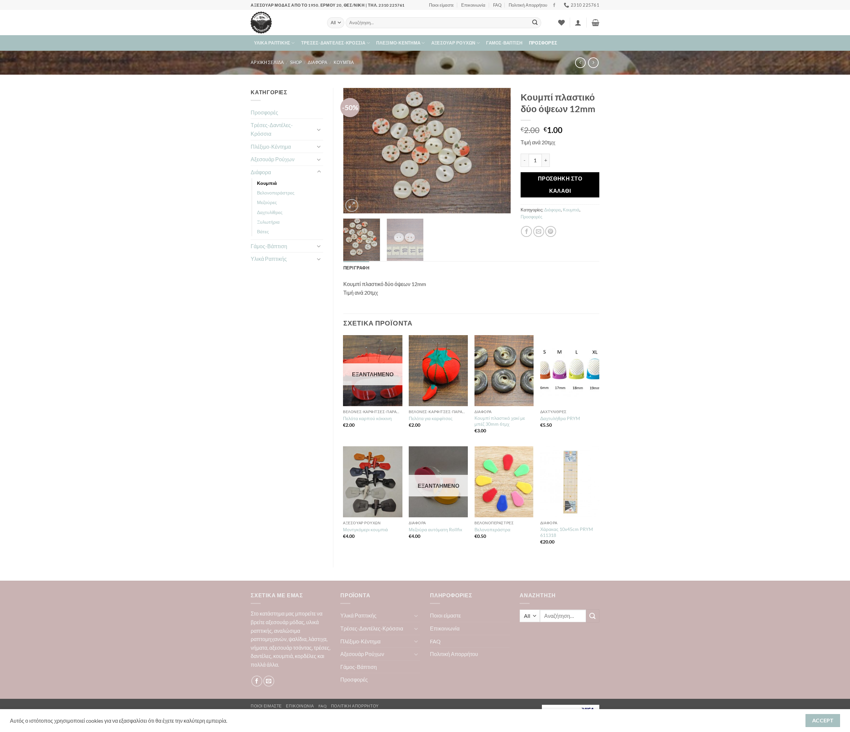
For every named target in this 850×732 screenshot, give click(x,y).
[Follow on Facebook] (554, 5)
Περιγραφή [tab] (356, 267)
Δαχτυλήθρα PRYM (560, 418)
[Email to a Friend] (538, 231)
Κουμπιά (344, 62)
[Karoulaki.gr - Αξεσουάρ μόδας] (284, 22)
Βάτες (263, 231)
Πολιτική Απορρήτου (528, 5)
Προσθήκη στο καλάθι (560, 185)
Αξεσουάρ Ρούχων (453, 42)
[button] (578, 22)
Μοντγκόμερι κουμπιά (365, 529)
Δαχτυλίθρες (270, 212)
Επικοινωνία (473, 5)
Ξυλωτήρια (268, 222)
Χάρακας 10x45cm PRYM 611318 (566, 532)
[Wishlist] (561, 22)
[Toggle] (319, 129)
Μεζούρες (267, 202)
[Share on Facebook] (526, 231)
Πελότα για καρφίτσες (431, 418)
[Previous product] (593, 62)
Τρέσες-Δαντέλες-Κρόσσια (333, 42)
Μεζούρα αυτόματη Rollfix (435, 529)
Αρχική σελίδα (267, 62)
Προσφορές (543, 42)
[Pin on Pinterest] (550, 231)
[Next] (499, 150)
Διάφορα (317, 62)
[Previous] (355, 150)
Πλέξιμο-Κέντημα (398, 42)
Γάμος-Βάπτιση (504, 42)
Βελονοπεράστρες (276, 192)
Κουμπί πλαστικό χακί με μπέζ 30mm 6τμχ (499, 421)
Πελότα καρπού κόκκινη (367, 418)
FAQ (497, 5)
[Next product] (580, 62)
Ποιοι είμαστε (441, 5)
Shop (296, 62)
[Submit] (535, 23)
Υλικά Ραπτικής (272, 42)
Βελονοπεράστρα (492, 529)
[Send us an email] (268, 681)
